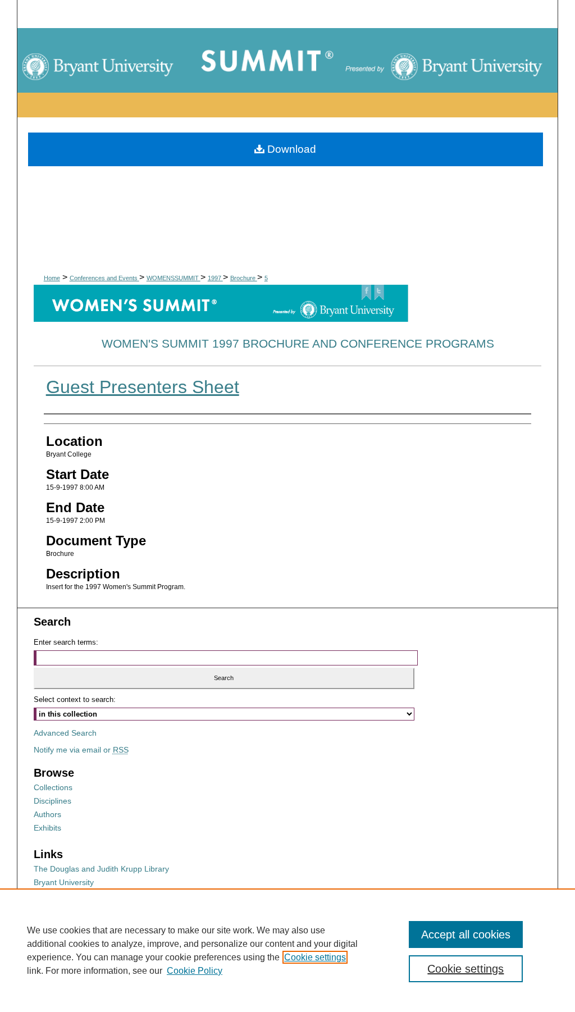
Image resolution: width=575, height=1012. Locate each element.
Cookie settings (315, 957)
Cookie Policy (194, 970)
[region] (287, 950)
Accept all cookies (465, 934)
